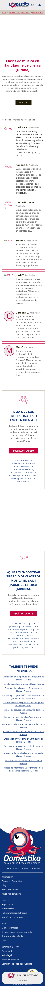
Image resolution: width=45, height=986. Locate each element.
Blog (4, 885)
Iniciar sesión (8, 908)
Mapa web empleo (10, 889)
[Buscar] (32, 4)
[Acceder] (39, 4)
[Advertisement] (22, 37)
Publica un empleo (23, 450)
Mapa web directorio (11, 893)
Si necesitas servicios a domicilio (17, 932)
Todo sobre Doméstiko (13, 936)
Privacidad (7, 951)
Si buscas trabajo (10, 927)
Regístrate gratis (23, 613)
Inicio (4, 12)
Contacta (6, 940)
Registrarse (7, 904)
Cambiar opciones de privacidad (17, 963)
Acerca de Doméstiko (12, 881)
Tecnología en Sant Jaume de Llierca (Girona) (23, 684)
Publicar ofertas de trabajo (14, 913)
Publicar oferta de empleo (27, 978)
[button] (5, 5)
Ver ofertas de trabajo (12, 917)
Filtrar (25, 102)
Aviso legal (7, 955)
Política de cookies (10, 959)
